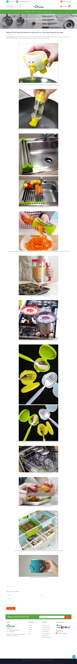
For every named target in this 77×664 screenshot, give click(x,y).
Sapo (53, 660)
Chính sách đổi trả (45, 631)
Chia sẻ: (7, 586)
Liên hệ (29, 633)
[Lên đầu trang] (74, 660)
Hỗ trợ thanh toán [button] (60, 622)
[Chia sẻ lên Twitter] (14, 586)
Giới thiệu (30, 627)
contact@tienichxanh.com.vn (24, 1)
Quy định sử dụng (45, 635)
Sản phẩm (30, 629)
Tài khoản (65, 6)
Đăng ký (67, 616)
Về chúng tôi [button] (31, 622)
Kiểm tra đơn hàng (67, 1)
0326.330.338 (12, 1)
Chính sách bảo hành (46, 629)
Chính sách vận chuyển (46, 627)
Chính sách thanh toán (46, 633)
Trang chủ (30, 625)
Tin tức (29, 631)
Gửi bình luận (11, 608)
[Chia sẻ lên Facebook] (10, 586)
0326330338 (11, 631)
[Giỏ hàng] (69, 6)
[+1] (12, 586)
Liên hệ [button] (8, 622)
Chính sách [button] (44, 622)
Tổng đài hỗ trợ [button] (59, 630)
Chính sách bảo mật (45, 625)
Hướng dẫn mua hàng (46, 637)
